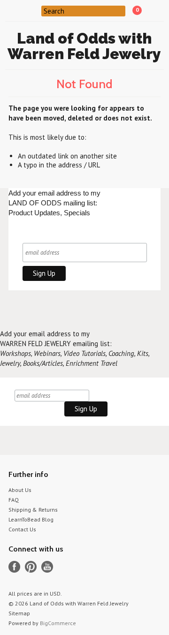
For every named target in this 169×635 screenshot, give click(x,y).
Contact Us (22, 529)
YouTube (47, 567)
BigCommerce (58, 623)
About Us (19, 489)
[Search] (35, 10)
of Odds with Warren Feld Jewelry (84, 46)
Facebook (14, 567)
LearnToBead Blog (31, 519)
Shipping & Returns (33, 509)
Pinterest (31, 567)
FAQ (13, 499)
